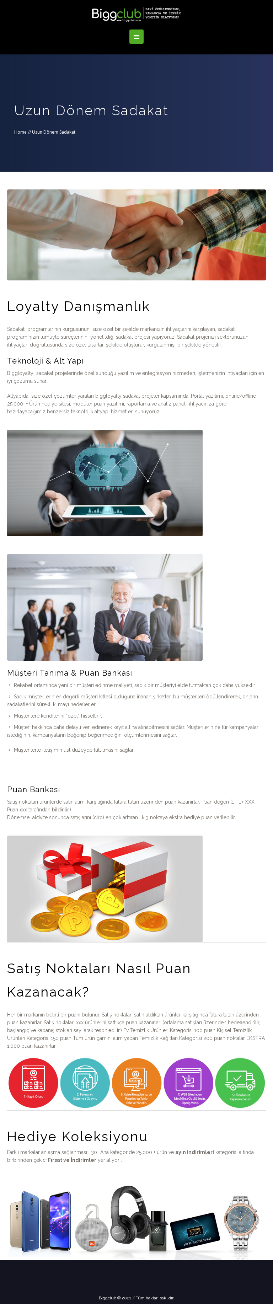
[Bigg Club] (136, 15)
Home (20, 132)
